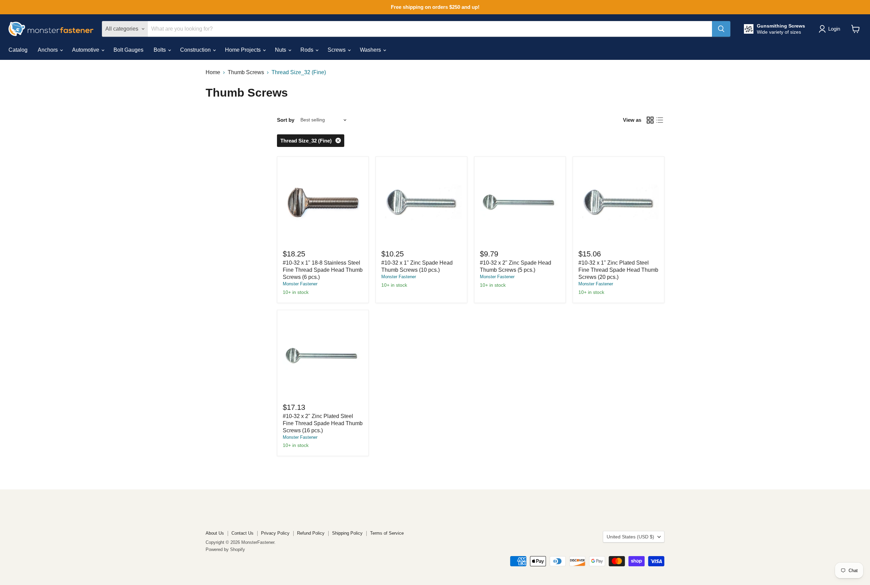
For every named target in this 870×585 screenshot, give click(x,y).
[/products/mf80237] (618, 202)
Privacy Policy (275, 533)
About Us (215, 533)
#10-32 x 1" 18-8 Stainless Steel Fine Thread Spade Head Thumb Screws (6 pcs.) (323, 270)
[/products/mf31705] (323, 202)
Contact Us (242, 533)
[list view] (659, 120)
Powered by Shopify (225, 549)
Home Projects (243, 50)
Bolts (160, 50)
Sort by (285, 120)
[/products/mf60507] (421, 202)
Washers (371, 50)
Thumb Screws (246, 72)
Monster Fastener (300, 283)
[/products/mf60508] (520, 202)
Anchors (48, 50)
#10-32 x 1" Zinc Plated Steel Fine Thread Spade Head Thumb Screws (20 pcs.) (618, 270)
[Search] (721, 29)
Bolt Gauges (128, 50)
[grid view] (650, 120)
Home (213, 72)
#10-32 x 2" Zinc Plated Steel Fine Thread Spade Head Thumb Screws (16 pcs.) (323, 423)
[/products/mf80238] (323, 356)
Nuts (281, 50)
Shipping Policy (347, 533)
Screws (337, 50)
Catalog (18, 50)
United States (630, 536)
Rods (307, 50)
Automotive (86, 50)
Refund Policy (311, 533)
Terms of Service (387, 533)
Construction (196, 50)
